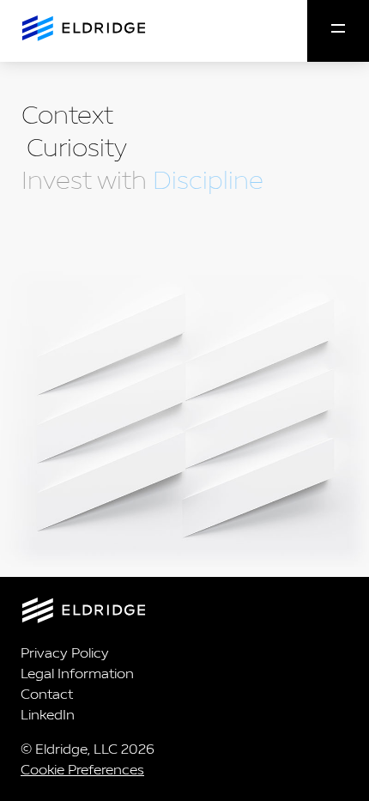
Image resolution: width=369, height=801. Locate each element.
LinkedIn (48, 715)
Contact (47, 694)
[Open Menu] (338, 31)
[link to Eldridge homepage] (82, 29)
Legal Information (77, 673)
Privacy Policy (65, 653)
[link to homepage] (184, 613)
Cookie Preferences (82, 770)
